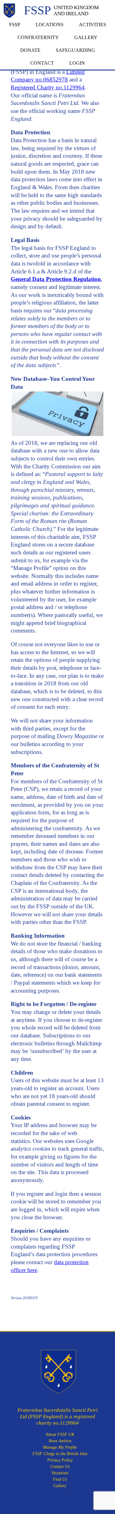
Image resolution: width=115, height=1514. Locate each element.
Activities (92, 24)
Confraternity (38, 37)
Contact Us (60, 1466)
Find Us (60, 1479)
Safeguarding (75, 50)
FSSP (14, 24)
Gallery (86, 37)
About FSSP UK (60, 1434)
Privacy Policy (60, 1460)
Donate (30, 50)
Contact (42, 63)
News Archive (59, 1441)
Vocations (60, 1473)
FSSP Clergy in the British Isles (60, 1453)
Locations (49, 24)
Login (77, 63)
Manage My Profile (60, 1447)
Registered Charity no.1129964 (48, 87)
